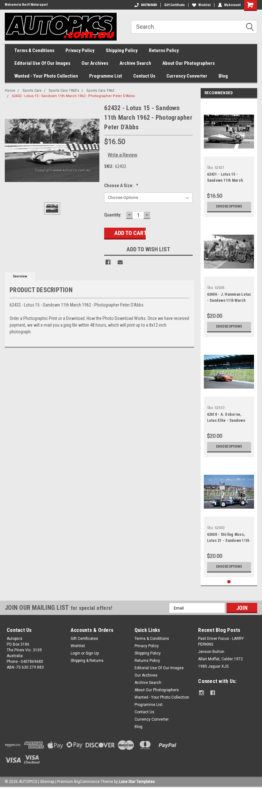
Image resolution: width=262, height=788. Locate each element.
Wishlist (204, 5)
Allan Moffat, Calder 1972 (220, 659)
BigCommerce (87, 781)
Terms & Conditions (34, 50)
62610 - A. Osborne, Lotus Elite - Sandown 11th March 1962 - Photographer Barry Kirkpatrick (226, 418)
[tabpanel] (229, 159)
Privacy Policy (80, 50)
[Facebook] (108, 262)
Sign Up (92, 653)
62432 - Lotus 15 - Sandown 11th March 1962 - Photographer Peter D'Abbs (73, 96)
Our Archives (94, 63)
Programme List (105, 76)
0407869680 (149, 5)
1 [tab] (229, 582)
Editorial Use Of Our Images (42, 63)
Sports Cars (32, 90)
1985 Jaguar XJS (213, 666)
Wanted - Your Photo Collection (46, 76)
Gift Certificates (84, 638)
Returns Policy (164, 50)
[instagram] (201, 692)
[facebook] (212, 692)
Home (10, 90)
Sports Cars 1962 (100, 90)
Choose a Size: (121, 185)
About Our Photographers (188, 63)
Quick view (229, 151)
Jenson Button (211, 651)
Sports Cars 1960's (64, 90)
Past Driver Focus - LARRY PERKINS (221, 641)
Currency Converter (186, 76)
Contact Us (144, 76)
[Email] (120, 262)
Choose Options (229, 206)
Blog (223, 76)
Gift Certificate (174, 5)
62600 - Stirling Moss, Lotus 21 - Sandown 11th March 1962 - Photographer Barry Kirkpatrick (228, 538)
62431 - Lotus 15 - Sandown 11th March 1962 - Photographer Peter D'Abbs (225, 178)
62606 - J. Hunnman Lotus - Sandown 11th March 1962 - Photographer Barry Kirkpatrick (229, 298)
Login (75, 653)
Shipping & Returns (87, 660)
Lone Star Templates (137, 781)
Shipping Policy (122, 50)
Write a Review (122, 154)
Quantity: (112, 214)
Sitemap (47, 781)
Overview (20, 276)
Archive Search (135, 63)
